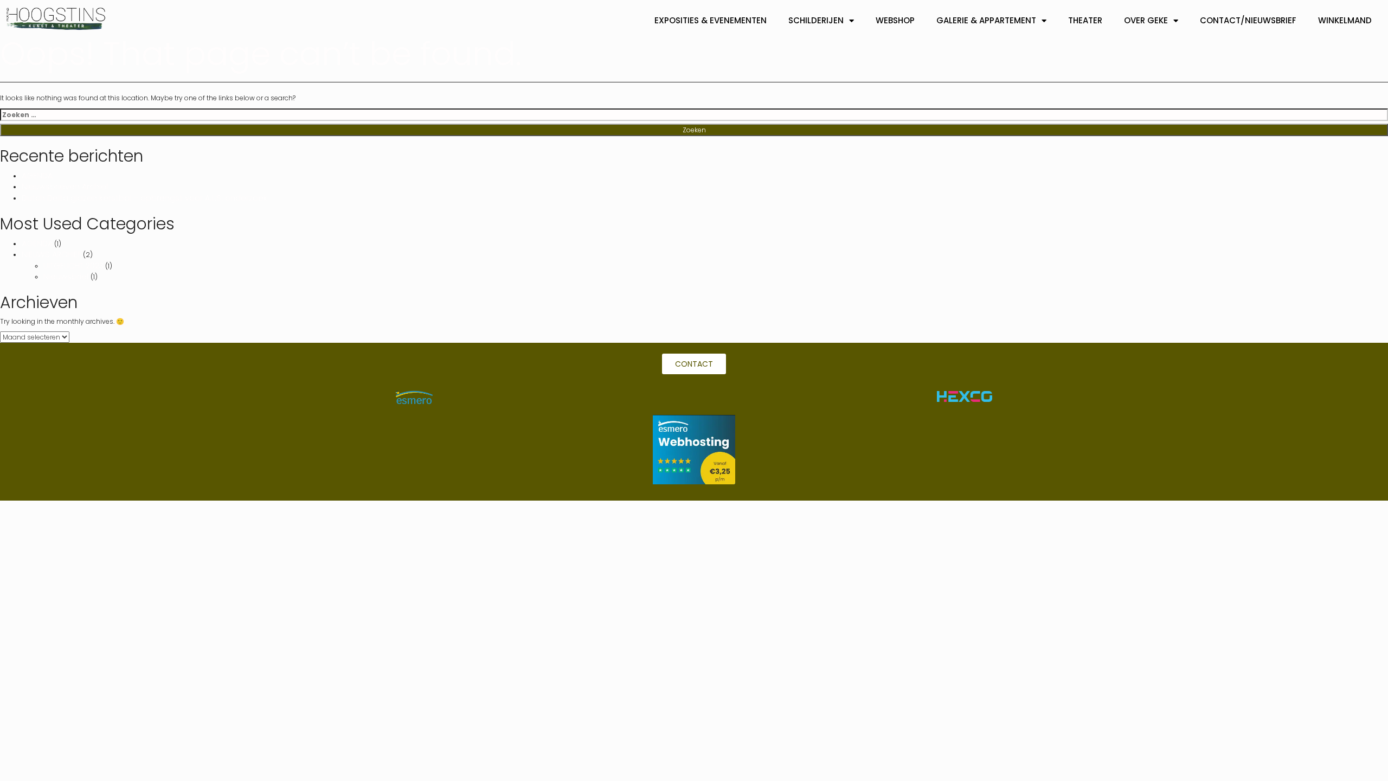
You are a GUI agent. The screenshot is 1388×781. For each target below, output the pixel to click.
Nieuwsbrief (66, 276)
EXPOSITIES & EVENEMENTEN (710, 20)
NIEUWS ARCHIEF (51, 254)
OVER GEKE (1146, 20)
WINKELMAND (1345, 20)
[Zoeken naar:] (694, 114)
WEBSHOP (895, 20)
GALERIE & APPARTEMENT (986, 20)
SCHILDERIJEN (816, 20)
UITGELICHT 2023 (73, 265)
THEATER (1085, 20)
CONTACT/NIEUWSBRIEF (1248, 20)
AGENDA (37, 175)
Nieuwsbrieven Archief (65, 186)
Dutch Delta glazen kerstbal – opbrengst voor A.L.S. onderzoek (144, 198)
